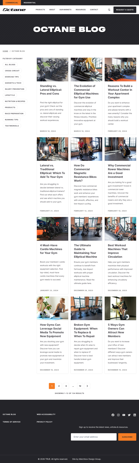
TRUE (47, 459)
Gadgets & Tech (13, 83)
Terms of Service (11, 422)
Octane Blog (9, 414)
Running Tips (11, 120)
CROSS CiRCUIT (12, 71)
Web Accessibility (46, 414)
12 (80, 386)
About (52, 10)
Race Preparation (14, 114)
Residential (31, 2)
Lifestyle (10, 95)
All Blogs (10, 65)
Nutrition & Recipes (15, 101)
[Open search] (109, 10)
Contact (94, 10)
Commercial (13, 2)
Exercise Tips (12, 77)
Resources (81, 10)
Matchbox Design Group (90, 459)
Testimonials (12, 126)
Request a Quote (125, 10)
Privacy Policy (45, 422)
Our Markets (65, 10)
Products (40, 10)
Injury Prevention (14, 89)
